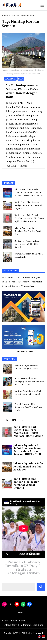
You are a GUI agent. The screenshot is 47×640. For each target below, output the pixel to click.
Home (5, 620)
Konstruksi (37, 281)
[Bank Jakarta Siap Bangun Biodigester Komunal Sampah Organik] (7, 205)
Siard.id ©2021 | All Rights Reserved (23, 633)
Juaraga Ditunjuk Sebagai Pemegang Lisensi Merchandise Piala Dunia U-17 (29, 381)
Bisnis (10, 277)
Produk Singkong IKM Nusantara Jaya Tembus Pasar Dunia (28, 407)
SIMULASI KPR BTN (23, 351)
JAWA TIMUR (10, 78)
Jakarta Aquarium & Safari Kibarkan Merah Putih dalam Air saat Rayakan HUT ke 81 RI (28, 192)
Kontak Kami (18, 620)
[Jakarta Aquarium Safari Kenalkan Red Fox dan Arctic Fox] (7, 231)
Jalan (38, 277)
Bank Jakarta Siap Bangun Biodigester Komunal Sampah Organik (28, 205)
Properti (16, 285)
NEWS (21, 78)
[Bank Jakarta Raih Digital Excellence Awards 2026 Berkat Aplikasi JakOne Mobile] (7, 218)
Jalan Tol (6, 281)
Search (41, 587)
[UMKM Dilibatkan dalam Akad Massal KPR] (7, 257)
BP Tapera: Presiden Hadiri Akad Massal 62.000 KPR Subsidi (27, 244)
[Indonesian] (43, 636)
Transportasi (27, 285)
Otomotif (6, 285)
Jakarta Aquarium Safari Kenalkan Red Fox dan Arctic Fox (28, 231)
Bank (4, 277)
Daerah (17, 277)
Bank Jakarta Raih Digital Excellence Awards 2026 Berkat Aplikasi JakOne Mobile (29, 218)
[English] (40, 636)
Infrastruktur (28, 277)
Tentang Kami (9, 624)
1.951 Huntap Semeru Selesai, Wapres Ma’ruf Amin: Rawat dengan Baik (22, 91)
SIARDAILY (21, 612)
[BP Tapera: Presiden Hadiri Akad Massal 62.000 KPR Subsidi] (7, 244)
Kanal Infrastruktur (21, 281)
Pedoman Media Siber (31, 624)
